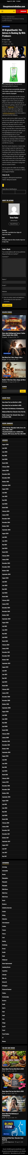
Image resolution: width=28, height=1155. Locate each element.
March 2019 (5, 774)
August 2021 (5, 667)
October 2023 (5, 570)
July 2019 (4, 760)
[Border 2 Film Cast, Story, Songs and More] (14, 370)
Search (4, 387)
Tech (3, 1019)
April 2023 (4, 593)
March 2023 (5, 596)
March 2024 (5, 552)
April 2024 (4, 548)
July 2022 (4, 626)
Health (3, 952)
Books (3, 900)
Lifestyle (4, 974)
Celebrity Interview (7, 908)
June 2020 (4, 719)
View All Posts (14, 224)
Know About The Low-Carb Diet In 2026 (11, 405)
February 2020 (5, 734)
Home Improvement (7, 963)
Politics (4, 993)
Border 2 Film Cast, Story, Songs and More (14, 380)
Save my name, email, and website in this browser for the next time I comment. (14, 299)
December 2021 (6, 652)
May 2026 (4, 455)
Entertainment (6, 26)
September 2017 (6, 841)
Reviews (4, 1000)
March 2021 (5, 685)
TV (2, 1038)
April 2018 (4, 815)
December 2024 (6, 519)
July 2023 (4, 582)
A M (4, 1071)
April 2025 (4, 504)
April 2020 (4, 726)
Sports (3, 1008)
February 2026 (5, 467)
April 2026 (4, 459)
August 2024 (5, 533)
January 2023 (5, 604)
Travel (3, 1030)
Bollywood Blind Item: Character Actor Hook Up (13, 412)
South (3, 1004)
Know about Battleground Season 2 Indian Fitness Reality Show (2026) (13, 334)
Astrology (4, 867)
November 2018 (6, 789)
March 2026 (5, 463)
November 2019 (6, 745)
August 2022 (5, 622)
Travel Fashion (5, 1034)
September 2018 (6, 797)
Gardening (4, 945)
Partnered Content (6, 989)
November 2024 (6, 522)
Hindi (3, 956)
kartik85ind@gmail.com (8, 1142)
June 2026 (4, 452)
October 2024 (5, 526)
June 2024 (4, 541)
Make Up (4, 978)
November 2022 (6, 611)
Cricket (4, 911)
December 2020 (6, 697)
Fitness (4, 934)
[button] (2, 11)
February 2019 (5, 778)
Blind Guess (5, 889)
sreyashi (5, 337)
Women (4, 1041)
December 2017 (6, 830)
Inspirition (4, 971)
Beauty (4, 874)
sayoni (4, 359)
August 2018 (5, 801)
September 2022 (6, 619)
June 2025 (4, 496)
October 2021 (5, 660)
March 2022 (5, 641)
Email (4, 285)
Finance (4, 930)
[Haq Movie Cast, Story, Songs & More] (14, 347)
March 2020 (5, 730)
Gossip (3, 948)
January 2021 (5, 693)
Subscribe (23, 11)
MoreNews (14, 1153)
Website (4, 291)
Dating (3, 915)
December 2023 (6, 563)
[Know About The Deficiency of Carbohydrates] (14, 1104)
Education (4, 919)
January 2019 (5, 782)
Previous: (11, 232)
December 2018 (6, 786)
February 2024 (5, 556)
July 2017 (4, 849)
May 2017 (4, 856)
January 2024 (5, 559)
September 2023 (6, 574)
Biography (4, 882)
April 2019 (4, 771)
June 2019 (4, 763)
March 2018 (5, 819)
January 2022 (5, 648)
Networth (4, 982)
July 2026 (4, 448)
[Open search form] (14, 11)
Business (4, 904)
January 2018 (5, 826)
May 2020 (4, 723)
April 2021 (4, 682)
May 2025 (4, 500)
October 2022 (5, 615)
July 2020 (4, 715)
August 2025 (5, 489)
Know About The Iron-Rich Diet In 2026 (11, 402)
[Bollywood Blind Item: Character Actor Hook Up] (14, 1128)
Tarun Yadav (7, 39)
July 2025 (4, 493)
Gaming (4, 941)
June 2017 (4, 852)
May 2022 (4, 634)
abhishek (5, 382)
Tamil (3, 1015)
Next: (13, 240)
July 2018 (4, 804)
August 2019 (5, 756)
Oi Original (4, 986)
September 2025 (6, 485)
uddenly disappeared (9, 113)
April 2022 (4, 637)
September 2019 (6, 752)
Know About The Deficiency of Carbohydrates (13, 408)
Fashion (4, 926)
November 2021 (6, 656)
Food (3, 937)
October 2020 (5, 704)
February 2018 (5, 823)
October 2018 (5, 793)
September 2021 (6, 663)
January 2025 (5, 515)
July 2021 (4, 671)
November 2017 (6, 834)
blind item (11, 107)
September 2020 (6, 708)
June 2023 (4, 585)
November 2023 (6, 567)
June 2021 (4, 674)
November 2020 (6, 700)
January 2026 (5, 470)
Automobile (5, 871)
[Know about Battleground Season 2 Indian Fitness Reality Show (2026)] (14, 323)
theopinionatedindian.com (14, 6)
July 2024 (4, 537)
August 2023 (5, 578)
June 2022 (4, 630)
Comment (5, 257)
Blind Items (5, 897)
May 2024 (4, 545)
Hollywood (4, 960)
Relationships (5, 997)
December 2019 (6, 741)
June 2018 (4, 808)
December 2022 (6, 608)
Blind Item (4, 893)
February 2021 (5, 689)
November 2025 (6, 478)
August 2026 (5, 444)
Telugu (3, 1023)
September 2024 (6, 530)
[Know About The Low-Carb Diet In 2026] (14, 1081)
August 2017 (5, 845)
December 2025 (6, 474)
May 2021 (4, 678)
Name (4, 279)
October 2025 (5, 481)
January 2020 (5, 737)
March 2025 (5, 507)
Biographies (5, 878)
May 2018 (4, 812)
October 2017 (5, 838)
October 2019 (5, 749)
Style (3, 1012)
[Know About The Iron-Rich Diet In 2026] (14, 1059)
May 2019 (4, 767)
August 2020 (5, 711)
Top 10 (3, 1026)
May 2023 (4, 589)
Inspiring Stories (6, 967)
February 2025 (5, 511)
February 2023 (5, 600)
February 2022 (5, 645)
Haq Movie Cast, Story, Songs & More (12, 357)
